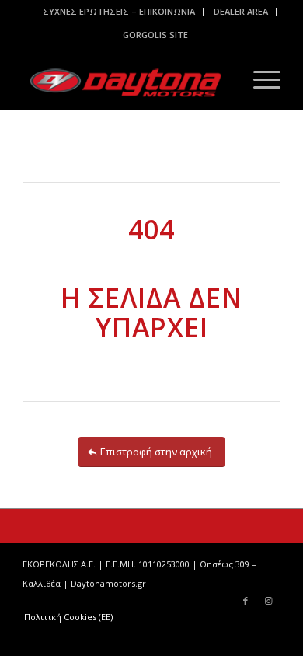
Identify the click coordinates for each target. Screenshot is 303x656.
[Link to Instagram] (268, 600)
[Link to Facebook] (245, 600)
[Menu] (259, 78)
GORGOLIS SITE (155, 34)
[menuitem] (119, 12)
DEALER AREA (241, 11)
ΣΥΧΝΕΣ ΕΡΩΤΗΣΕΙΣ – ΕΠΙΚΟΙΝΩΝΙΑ (119, 11)
